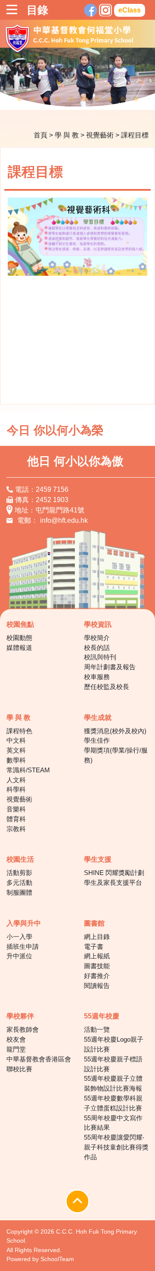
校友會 (16, 1039)
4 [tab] (58, 99)
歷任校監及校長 (106, 686)
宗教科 (16, 828)
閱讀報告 (97, 985)
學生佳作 (97, 740)
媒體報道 (19, 647)
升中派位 (19, 956)
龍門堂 (16, 1049)
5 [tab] (71, 99)
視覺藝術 (100, 135)
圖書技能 (97, 965)
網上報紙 (97, 956)
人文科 (16, 779)
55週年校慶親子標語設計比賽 (113, 1064)
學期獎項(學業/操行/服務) (116, 755)
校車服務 (97, 676)
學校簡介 (97, 637)
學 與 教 (67, 135)
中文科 (16, 740)
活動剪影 (19, 872)
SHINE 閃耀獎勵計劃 (114, 872)
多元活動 (19, 882)
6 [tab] (84, 99)
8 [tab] (109, 99)
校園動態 (19, 637)
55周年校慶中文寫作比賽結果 (113, 1122)
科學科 (16, 789)
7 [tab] (97, 99)
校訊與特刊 (100, 657)
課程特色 (19, 731)
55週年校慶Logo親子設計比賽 (113, 1044)
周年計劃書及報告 (110, 667)
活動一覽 (97, 1029)
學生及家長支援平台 (113, 882)
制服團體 (19, 892)
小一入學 (19, 936)
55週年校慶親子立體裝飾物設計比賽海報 (113, 1083)
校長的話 (97, 647)
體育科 (16, 819)
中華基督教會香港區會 (38, 1059)
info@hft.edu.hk (64, 520)
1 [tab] (19, 99)
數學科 (16, 760)
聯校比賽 (19, 1069)
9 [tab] (122, 99)
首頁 (40, 135)
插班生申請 (22, 946)
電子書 (93, 946)
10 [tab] (135, 99)
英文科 (16, 750)
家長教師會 (22, 1029)
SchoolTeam (57, 1259)
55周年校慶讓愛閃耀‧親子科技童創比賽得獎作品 (116, 1147)
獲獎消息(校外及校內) (115, 731)
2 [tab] (32, 99)
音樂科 (16, 809)
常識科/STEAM (28, 770)
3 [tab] (45, 99)
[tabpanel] (77, 79)
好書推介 (97, 975)
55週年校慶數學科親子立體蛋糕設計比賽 (113, 1103)
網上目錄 (97, 936)
